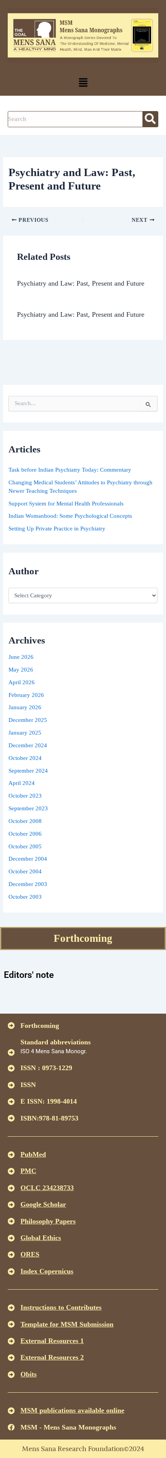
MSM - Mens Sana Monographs (68, 1427)
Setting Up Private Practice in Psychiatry (56, 528)
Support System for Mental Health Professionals (66, 503)
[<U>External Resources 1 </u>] (11, 1341)
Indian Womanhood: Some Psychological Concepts (70, 516)
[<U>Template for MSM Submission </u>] (11, 1324)
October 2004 (25, 871)
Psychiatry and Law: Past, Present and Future (80, 283)
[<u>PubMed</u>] (11, 1154)
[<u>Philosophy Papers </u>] (11, 1221)
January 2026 (24, 707)
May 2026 (20, 670)
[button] (83, 83)
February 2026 (26, 695)
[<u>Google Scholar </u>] (11, 1204)
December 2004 (27, 859)
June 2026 (21, 657)
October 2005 (25, 846)
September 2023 (28, 808)
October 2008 (25, 821)
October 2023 (25, 796)
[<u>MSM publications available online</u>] (11, 1410)
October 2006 (25, 834)
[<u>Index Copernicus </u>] (11, 1271)
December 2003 (27, 884)
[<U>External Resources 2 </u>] (11, 1357)
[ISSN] (11, 1085)
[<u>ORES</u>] (11, 1254)
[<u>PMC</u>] (11, 1171)
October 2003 (25, 897)
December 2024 (27, 745)
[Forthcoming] (11, 1025)
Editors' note (29, 975)
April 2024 (21, 783)
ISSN (28, 1085)
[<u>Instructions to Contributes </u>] (11, 1307)
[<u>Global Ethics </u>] (11, 1238)
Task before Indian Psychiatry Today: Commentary (69, 470)
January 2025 (24, 733)
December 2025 (27, 720)
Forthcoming (83, 938)
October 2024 (25, 758)
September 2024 (28, 771)
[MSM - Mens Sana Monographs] (11, 1427)
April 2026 (21, 682)
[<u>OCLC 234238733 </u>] (11, 1188)
